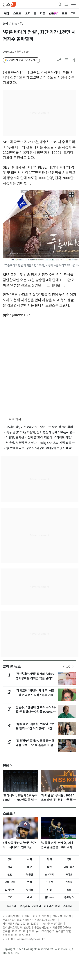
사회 (29, 859)
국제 (69, 859)
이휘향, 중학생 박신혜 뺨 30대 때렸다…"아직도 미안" (39, 437)
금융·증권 (69, 867)
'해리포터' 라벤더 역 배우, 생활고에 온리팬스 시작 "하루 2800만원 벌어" (35, 695)
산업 (10, 874)
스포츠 (8, 813)
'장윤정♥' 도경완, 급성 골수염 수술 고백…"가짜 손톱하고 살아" (35, 745)
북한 (49, 867)
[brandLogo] (9, 4)
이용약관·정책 (52, 906)
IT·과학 (49, 874)
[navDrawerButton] (73, 4)
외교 (29, 867)
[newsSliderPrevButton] (63, 667)
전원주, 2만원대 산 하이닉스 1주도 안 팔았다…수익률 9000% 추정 (36, 711)
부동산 (29, 874)
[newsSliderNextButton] (73, 667)
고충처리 (67, 906)
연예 (5, 23)
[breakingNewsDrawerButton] (66, 4)
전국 (10, 867)
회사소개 (12, 906)
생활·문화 (9, 882)
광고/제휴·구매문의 (30, 906)
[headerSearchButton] (60, 4)
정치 (10, 859)
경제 (49, 859)
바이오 (69, 874)
